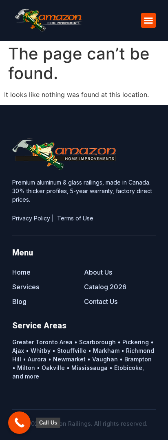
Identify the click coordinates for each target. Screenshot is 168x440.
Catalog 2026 (105, 287)
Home (21, 272)
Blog (19, 301)
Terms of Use (75, 218)
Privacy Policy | (34, 218)
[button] (148, 20)
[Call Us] (19, 422)
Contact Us (100, 301)
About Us (98, 272)
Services (25, 287)
